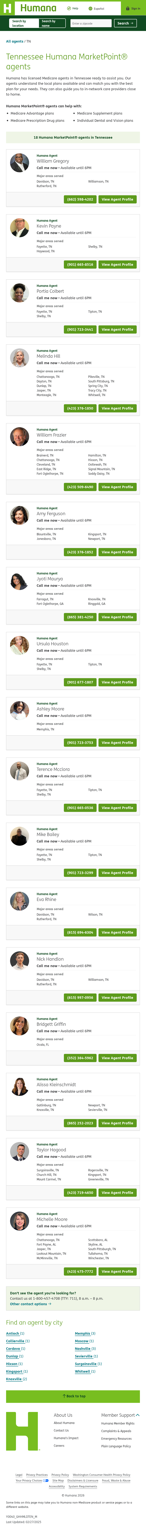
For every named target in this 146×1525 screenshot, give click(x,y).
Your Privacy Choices (29, 1480)
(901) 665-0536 (80, 807)
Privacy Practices (37, 1475)
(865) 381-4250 (80, 616)
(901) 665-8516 (80, 264)
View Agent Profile (117, 199)
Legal (19, 1475)
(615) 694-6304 (80, 932)
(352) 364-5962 (80, 1057)
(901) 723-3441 (80, 329)
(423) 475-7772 (80, 1271)
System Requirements (83, 1486)
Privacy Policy (60, 1475)
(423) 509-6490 (80, 486)
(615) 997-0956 (80, 997)
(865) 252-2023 (80, 1123)
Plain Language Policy (116, 1446)
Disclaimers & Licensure (82, 1480)
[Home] (31, 8)
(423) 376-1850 (80, 408)
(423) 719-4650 (80, 1192)
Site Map (58, 1480)
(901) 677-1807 (80, 682)
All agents (14, 41)
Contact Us (61, 1430)
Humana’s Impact (66, 1438)
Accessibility (57, 1486)
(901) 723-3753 (80, 742)
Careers (59, 1446)
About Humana (64, 1423)
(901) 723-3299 (80, 872)
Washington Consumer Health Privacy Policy (101, 1475)
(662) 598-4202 (80, 199)
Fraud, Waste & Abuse (116, 1480)
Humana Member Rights (117, 1423)
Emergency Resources (116, 1438)
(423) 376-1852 (80, 551)
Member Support (118, 1415)
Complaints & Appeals (116, 1431)
